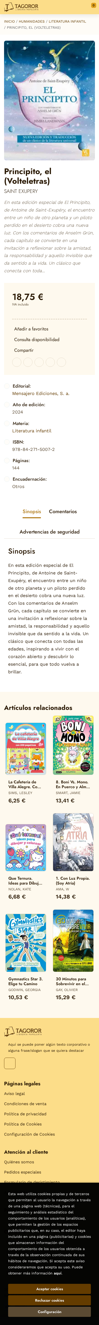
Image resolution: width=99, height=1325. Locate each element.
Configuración (49, 1311)
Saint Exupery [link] (21, 191)
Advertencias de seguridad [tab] (50, 532)
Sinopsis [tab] (32, 511)
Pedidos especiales (22, 1172)
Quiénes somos (19, 1162)
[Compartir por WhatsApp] (39, 362)
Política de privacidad (25, 1113)
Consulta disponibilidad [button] (36, 339)
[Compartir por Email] (50, 362)
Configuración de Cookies (29, 1134)
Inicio (9, 21)
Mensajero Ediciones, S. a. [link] (41, 393)
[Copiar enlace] (61, 362)
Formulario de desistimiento (32, 1182)
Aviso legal (14, 1093)
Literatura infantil (67, 21)
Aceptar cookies (49, 1288)
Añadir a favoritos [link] (31, 329)
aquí (57, 1273)
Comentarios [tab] (63, 511)
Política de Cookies (23, 1124)
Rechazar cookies (49, 1300)
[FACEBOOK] (9, 1063)
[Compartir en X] (27, 362)
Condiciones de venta (25, 1103)
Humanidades (32, 21)
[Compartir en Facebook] (16, 362)
